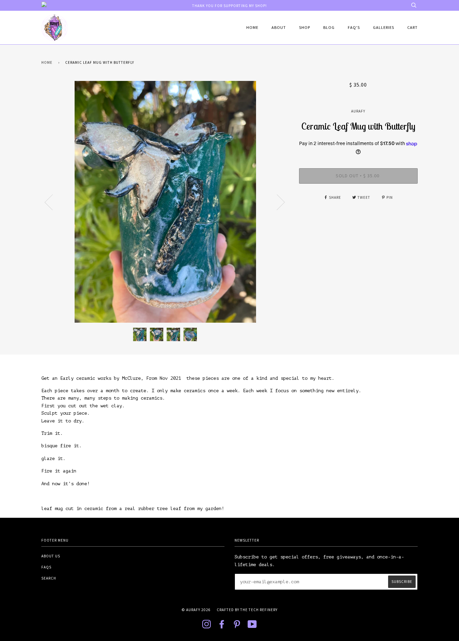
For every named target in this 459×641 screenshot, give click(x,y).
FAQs (46, 567)
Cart (412, 27)
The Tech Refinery (259, 609)
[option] (165, 202)
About (279, 27)
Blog (329, 27)
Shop (304, 27)
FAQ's (354, 27)
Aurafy (358, 111)
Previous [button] (52, 201)
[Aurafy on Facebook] (221, 626)
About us (50, 556)
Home (252, 27)
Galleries (383, 27)
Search (48, 578)
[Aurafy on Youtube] (252, 626)
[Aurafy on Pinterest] (237, 626)
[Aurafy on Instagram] (206, 626)
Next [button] (276, 201)
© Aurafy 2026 (196, 609)
